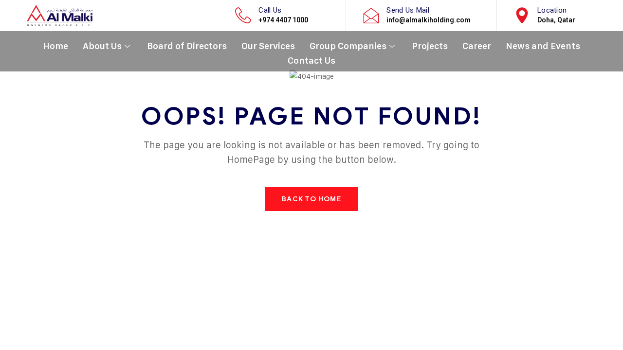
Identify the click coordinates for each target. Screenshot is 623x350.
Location (552, 10)
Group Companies (348, 46)
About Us (102, 46)
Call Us (269, 10)
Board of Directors (187, 46)
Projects (430, 46)
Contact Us (311, 60)
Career (476, 46)
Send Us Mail (407, 10)
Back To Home (311, 199)
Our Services (268, 46)
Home (55, 46)
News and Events (543, 46)
